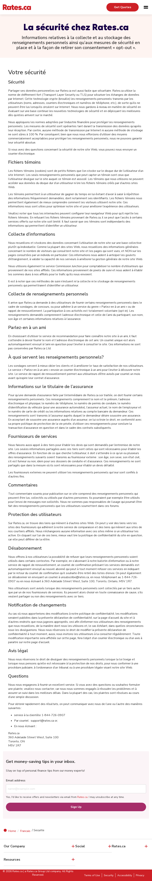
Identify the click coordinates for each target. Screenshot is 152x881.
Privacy (140, 875)
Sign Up (76, 807)
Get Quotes (122, 7)
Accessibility (124, 875)
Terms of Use (92, 875)
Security (108, 875)
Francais (25, 831)
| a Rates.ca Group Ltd (36, 871)
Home (12, 831)
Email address (15, 780)
